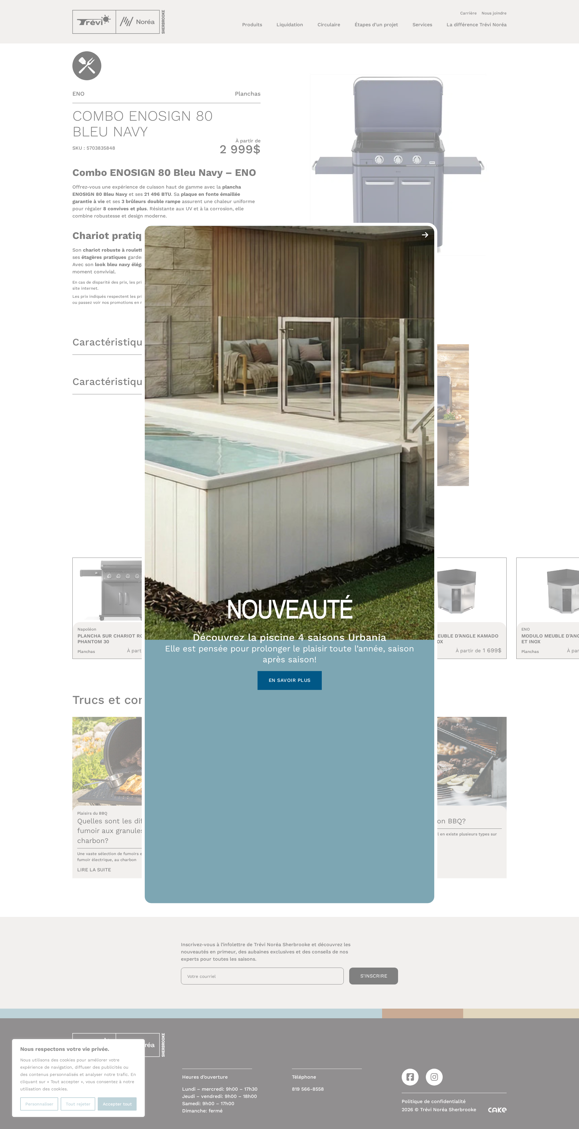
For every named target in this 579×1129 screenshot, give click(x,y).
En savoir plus (290, 680)
